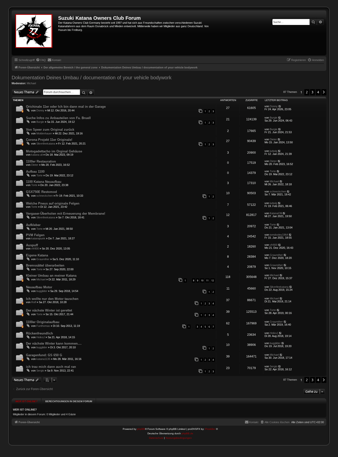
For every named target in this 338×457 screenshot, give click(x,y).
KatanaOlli (276, 213)
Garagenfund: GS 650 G (44, 355)
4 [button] (318, 92)
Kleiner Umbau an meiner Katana (51, 275)
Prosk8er (210, 429)
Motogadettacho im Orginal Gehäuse (54, 151)
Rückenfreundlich (39, 333)
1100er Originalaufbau (42, 322)
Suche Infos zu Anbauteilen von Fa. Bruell (58, 118)
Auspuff (32, 245)
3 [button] (313, 92)
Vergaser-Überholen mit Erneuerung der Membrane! (65, 213)
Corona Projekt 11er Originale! (49, 140)
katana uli (37, 154)
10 (202, 280)
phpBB (141, 429)
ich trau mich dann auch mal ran (51, 367)
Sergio (40, 370)
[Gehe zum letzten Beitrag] (280, 106)
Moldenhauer (44, 133)
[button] (323, 92)
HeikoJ (40, 337)
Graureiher (42, 259)
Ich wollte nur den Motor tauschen (52, 299)
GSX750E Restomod (41, 192)
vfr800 (35, 248)
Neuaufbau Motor (39, 287)
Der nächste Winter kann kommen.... (54, 343)
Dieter (273, 139)
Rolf (33, 302)
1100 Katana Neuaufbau (43, 182)
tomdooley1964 (279, 234)
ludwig (273, 150)
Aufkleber (33, 225)
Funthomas (43, 325)
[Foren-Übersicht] (35, 33)
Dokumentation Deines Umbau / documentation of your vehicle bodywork (91, 77)
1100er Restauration (41, 161)
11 (207, 280)
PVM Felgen (35, 235)
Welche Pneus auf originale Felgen (52, 203)
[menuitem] (41, 60)
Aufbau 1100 (35, 171)
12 (212, 280)
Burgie (40, 121)
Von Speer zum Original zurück (50, 129)
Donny (40, 110)
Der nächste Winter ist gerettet (49, 310)
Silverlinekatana (45, 143)
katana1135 (43, 358)
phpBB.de (187, 433)
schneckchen (44, 195)
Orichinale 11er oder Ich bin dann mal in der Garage (66, 106)
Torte (39, 175)
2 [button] (307, 92)
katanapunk (38, 238)
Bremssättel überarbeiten (45, 265)
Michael (31, 83)
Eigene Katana (37, 255)
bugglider (41, 291)
